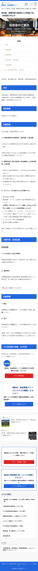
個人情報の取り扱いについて (23, 563)
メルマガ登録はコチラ (19, 404)
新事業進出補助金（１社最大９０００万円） (15, 516)
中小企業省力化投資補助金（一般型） (13, 526)
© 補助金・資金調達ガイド (19, 568)
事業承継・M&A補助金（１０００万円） (14, 531)
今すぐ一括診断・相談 (19, 462)
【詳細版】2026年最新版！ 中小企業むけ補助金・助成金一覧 (19, 500)
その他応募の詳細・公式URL (14, 70)
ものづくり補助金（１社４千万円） (13, 521)
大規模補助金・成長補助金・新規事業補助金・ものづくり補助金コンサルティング (19, 549)
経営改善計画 (6, 536)
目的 (6, 45)
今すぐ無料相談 (19, 376)
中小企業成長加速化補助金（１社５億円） (14, 511)
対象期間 (7, 65)
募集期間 (7, 50)
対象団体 (7, 55)
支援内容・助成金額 (11, 60)
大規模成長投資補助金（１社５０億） (13, 506)
